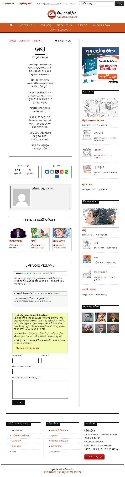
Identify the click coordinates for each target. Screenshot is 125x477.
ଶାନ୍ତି (84, 230)
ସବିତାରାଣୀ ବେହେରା (37, 247)
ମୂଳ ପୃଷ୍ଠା (12, 41)
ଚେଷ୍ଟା (96, 242)
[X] (56, 172)
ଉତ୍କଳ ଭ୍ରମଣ (98, 133)
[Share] (56, 177)
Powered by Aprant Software (67, 3)
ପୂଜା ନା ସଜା (87, 184)
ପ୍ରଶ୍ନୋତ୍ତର (54, 435)
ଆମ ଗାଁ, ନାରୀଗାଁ (89, 289)
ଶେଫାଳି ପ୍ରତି (16, 441)
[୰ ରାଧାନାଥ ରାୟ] (113, 328)
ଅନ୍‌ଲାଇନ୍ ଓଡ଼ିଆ (25, 4)
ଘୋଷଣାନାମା (55, 451)
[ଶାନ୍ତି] (100, 217)
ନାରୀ (96, 257)
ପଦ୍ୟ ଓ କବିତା (24, 41)
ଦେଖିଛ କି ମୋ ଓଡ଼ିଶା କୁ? (21, 435)
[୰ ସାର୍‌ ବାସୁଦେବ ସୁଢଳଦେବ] (100, 317)
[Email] (51, 172)
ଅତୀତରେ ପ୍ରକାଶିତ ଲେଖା (60, 441)
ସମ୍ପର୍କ (33, 241)
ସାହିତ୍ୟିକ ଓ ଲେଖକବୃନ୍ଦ (60, 30)
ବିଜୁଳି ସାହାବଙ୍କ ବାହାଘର (93, 120)
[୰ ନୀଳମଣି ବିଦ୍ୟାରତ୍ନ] (88, 317)
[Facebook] (47, 172)
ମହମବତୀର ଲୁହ (15, 241)
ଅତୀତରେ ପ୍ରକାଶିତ (64, 25)
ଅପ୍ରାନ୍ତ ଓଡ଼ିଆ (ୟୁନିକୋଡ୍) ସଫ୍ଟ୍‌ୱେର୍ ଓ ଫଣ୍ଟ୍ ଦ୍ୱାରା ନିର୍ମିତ (62, 472)
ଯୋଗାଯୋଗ (9, 4)
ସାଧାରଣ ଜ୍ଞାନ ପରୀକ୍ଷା (101, 25)
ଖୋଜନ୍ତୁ (119, 3)
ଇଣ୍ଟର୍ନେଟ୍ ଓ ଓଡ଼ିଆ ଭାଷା (59, 430)
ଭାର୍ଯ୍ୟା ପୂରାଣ (16, 446)
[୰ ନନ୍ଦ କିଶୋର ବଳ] (100, 328)
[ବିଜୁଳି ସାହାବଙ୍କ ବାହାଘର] (100, 107)
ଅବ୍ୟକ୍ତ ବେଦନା (59, 241)
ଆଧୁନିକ (37, 41)
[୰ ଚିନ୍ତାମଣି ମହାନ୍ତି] (113, 317)
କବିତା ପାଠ (82, 25)
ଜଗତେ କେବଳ (17, 430)
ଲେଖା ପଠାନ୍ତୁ (46, 25)
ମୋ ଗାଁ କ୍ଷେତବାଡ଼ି (100, 272)
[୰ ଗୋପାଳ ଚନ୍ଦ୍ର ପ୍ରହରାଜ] (88, 328)
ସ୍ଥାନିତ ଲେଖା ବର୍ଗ (26, 25)
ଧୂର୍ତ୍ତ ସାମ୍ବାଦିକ (99, 167)
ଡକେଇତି (97, 150)
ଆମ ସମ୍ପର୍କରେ (56, 446)
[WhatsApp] (66, 172)
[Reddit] (61, 172)
